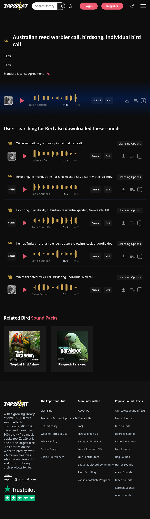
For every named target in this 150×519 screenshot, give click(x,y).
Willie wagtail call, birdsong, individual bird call (49, 143)
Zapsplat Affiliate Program (93, 480)
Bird (109, 100)
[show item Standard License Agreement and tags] (143, 100)
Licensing (46, 410)
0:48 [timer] (65, 227)
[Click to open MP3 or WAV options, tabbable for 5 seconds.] (127, 100)
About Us (83, 410)
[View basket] (132, 6)
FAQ (80, 426)
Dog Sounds (122, 457)
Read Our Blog (87, 472)
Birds (7, 56)
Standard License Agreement (24, 74)
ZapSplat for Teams (90, 441)
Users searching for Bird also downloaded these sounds (62, 128)
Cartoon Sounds (125, 487)
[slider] (54, 98)
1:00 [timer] (65, 260)
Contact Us (84, 418)
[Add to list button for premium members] (136, 100)
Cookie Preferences (52, 457)
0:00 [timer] (77, 105)
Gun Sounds (122, 426)
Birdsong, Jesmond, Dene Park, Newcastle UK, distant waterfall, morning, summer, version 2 (81, 177)
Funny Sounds (123, 418)
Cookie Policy (49, 449)
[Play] (21, 100)
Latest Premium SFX (90, 449)
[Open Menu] (143, 6)
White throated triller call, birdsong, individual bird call (54, 277)
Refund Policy (49, 426)
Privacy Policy (49, 441)
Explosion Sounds (126, 441)
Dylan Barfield (38, 105)
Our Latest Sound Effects (130, 410)
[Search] (61, 6)
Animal (97, 100)
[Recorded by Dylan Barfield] (9, 100)
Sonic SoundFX (41, 194)
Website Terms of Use (54, 433)
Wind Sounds (123, 495)
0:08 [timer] (65, 105)
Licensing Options (130, 143)
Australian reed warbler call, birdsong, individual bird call (77, 41)
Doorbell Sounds (125, 433)
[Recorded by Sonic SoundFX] (13, 189)
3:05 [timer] (65, 194)
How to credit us (88, 433)
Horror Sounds (124, 464)
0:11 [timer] (65, 294)
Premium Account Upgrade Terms (56, 418)
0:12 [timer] (65, 160)
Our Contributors (88, 457)
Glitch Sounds (123, 480)
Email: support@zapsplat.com (20, 477)
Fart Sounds (122, 449)
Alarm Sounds (123, 472)
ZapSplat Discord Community (93, 464)
